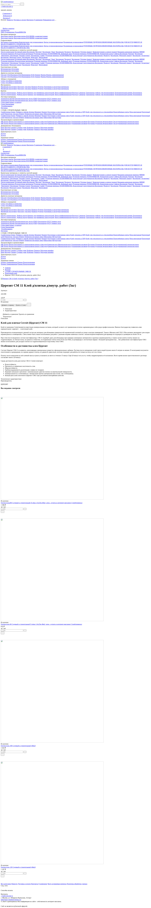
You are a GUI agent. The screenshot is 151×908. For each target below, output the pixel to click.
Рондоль (75, 93)
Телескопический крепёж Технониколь (128, 93)
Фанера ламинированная (55, 75)
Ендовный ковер (21, 52)
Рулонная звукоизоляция (104, 122)
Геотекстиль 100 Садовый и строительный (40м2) (18, 746)
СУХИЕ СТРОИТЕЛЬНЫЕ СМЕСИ (18, 271)
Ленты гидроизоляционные (53, 42)
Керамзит (38, 112)
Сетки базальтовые (7, 104)
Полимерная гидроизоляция (73, 42)
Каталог (8, 269)
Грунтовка (15, 69)
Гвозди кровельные (7, 52)
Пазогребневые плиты (121, 112)
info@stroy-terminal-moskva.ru (11, 900)
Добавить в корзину (8, 305)
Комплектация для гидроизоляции (31, 42)
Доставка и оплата (19, 20)
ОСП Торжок (35, 75)
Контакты (30, 20)
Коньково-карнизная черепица (128, 52)
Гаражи (13, 127)
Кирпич (44, 112)
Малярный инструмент (9, 87)
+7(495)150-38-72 (7, 6)
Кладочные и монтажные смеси (59, 112)
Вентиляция (43, 57)
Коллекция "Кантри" (127, 54)
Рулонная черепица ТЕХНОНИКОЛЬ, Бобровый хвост (53, 54)
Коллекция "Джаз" (49, 52)
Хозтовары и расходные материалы (56, 87)
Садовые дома (21, 127)
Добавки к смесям (22, 112)
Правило (34, 87)
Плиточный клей (11, 273)
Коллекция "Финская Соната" (11, 57)
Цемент (21, 114)
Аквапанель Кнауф (7, 99)
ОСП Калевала (12, 75)
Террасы (37, 127)
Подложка (91, 122)
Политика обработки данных (77, 884)
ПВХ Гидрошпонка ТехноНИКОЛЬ (13, 32)
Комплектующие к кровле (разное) (105, 52)
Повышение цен (49, 20)
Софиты (117, 54)
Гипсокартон (42, 99)
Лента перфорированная (63, 93)
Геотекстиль (5, 30)
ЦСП (49, 99)
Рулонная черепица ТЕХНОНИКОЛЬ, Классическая (64, 55)
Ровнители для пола (12, 114)
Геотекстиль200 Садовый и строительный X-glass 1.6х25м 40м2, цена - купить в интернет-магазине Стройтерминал (41, 503)
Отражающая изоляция (79, 122)
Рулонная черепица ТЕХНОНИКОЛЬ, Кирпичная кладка (93, 54)
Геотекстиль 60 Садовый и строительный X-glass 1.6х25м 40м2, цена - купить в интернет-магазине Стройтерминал (41, 624)
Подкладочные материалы (24, 54)
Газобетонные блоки (8, 112)
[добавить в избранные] (29, 304)
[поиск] (22, 4)
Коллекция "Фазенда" (102, 55)
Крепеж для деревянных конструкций (41, 93)
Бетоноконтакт (6, 69)
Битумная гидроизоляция (10, 42)
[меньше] (2, 300)
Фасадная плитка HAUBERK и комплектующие (31, 36)
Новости (10, 20)
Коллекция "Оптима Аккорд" (82, 52)
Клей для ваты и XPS (77, 112)
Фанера (43, 75)
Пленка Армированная (9, 139)
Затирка (31, 112)
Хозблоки (30, 127)
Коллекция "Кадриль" (63, 52)
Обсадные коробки (47, 127)
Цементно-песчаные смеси (34, 114)
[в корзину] (2, 511)
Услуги (3, 133)
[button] (75, 878)
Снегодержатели (89, 55)
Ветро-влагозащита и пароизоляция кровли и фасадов (28, 122)
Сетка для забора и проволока (11, 81)
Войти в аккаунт (8, 28)
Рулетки (41, 87)
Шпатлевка (48, 114)
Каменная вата (52, 122)
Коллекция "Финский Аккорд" (121, 55)
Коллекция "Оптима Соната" (20, 55)
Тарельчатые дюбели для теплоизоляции (100, 93)
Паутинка (4, 108)
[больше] (25, 300)
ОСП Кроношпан (24, 75)
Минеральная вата (64, 122)
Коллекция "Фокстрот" (30, 57)
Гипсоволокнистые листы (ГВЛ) (26, 99)
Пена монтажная (135, 112)
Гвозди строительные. (8, 93)
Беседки (7, 127)
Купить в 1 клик (21, 305)
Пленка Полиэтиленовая (26, 139)
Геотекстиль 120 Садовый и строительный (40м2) (18, 867)
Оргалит (4, 75)
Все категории (6, 884)
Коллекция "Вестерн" (34, 52)
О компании (38, 20)
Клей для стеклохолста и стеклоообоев (99, 112)
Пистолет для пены (24, 87)
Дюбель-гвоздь (22, 93)
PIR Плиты (5, 122)
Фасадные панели (7, 36)
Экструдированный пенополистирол (126, 122)
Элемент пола (56, 99)
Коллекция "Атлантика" (141, 55)
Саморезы (81, 93)
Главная (8, 268)
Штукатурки (56, 114)
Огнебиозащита (6, 106)
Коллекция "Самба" (38, 55)
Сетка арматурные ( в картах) (11, 102)
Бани (2, 127)
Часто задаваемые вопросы (57, 884)
